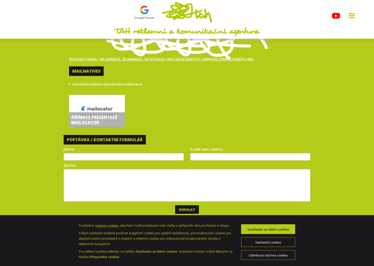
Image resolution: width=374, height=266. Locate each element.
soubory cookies (106, 225)
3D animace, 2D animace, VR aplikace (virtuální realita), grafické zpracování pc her (176, 59)
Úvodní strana (83, 59)
